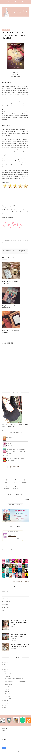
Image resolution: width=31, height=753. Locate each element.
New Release (5, 607)
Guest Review (6, 601)
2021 (5, 662)
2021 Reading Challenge (12, 531)
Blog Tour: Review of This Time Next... (10, 282)
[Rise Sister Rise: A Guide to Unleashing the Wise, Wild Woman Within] (7, 573)
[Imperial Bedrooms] (26, 572)
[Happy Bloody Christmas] (4, 573)
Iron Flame (9, 437)
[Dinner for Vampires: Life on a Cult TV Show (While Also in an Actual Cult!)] (13, 573)
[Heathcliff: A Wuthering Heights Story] (7, 566)
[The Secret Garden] (13, 568)
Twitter (15, 482)
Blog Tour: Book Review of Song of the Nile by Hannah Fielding (19, 622)
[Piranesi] (16, 573)
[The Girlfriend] (7, 563)
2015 (5, 703)
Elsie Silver (10, 445)
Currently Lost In (16, 432)
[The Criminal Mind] (23, 563)
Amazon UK (15, 198)
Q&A (3, 611)
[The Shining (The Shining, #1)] (16, 568)
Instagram (6, 482)
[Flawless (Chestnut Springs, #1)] (4, 447)
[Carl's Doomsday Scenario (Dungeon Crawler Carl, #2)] (13, 563)
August (7, 676)
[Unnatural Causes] (4, 578)
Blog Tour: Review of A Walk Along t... (10, 331)
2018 (5, 669)
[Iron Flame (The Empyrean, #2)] (4, 440)
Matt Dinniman (11, 460)
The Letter (9, 245)
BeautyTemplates (20, 751)
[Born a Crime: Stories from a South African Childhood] (26, 568)
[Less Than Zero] (26, 578)
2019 (5, 667)
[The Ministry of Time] (4, 568)
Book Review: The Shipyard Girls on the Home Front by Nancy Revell (18, 636)
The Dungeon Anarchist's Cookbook (15, 458)
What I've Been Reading (15, 554)
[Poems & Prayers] (23, 573)
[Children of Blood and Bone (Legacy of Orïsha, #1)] (20, 578)
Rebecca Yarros (10, 439)
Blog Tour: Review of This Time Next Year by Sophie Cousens (20, 645)
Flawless (8, 443)
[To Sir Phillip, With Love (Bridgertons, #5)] (10, 573)
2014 (5, 705)
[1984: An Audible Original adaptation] (7, 576)
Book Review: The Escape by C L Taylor (14, 678)
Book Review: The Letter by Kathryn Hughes (16, 681)
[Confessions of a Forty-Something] (20, 568)
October (7, 674)
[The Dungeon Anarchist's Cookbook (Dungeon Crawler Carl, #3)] (4, 462)
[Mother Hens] (4, 563)
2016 (5, 700)
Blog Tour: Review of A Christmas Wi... (9, 306)
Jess (9, 534)
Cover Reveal (6, 595)
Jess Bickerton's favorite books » (21, 581)
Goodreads (24, 482)
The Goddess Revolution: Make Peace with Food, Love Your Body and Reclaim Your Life (16, 451)
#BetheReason (8, 684)
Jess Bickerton (7, 41)
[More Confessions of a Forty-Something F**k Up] (26, 563)
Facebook (6, 488)
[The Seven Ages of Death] (20, 573)
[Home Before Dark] (23, 568)
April (6, 691)
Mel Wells (6, 455)
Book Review (6, 29)
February (7, 696)
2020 (5, 664)
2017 (5, 671)
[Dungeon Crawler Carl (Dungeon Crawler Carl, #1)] (16, 563)
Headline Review (18, 243)
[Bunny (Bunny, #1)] (20, 563)
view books (20, 539)
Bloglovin (15, 488)
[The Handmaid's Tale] (10, 578)
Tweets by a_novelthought (9, 549)
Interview (5, 604)
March (6, 694)
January (7, 698)
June (6, 687)
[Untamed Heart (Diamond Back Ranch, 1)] (16, 578)
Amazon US (15, 200)
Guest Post (5, 598)
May (6, 689)
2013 (5, 707)
